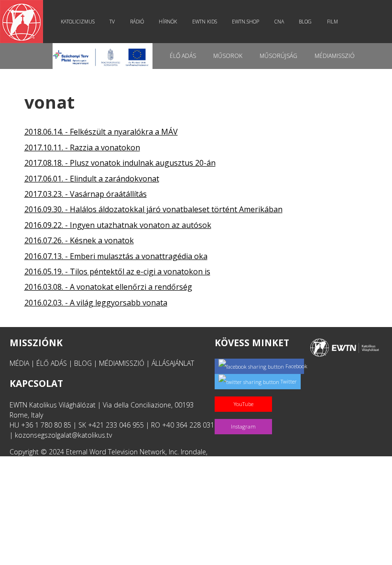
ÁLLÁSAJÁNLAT (173, 363)
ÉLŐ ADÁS (51, 363)
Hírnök (168, 21)
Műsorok (227, 56)
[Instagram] (245, 416)
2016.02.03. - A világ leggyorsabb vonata (95, 302)
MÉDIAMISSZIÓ (121, 363)
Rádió (137, 21)
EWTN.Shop (245, 21)
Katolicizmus (78, 21)
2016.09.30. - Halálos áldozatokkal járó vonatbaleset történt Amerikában (153, 209)
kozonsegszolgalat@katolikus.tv (63, 435)
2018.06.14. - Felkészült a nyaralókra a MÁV (101, 131)
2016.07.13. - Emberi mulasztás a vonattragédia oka (115, 256)
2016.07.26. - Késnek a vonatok (79, 240)
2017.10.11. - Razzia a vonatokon (82, 147)
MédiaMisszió (335, 56)
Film (332, 21)
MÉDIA (19, 363)
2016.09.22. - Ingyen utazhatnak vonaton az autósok (117, 225)
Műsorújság (278, 56)
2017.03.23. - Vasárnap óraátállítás (85, 194)
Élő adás (183, 56)
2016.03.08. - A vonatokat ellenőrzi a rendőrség (108, 287)
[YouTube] (245, 393)
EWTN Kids (204, 21)
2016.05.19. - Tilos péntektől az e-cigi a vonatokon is (117, 271)
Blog (305, 21)
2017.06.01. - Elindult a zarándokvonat (91, 178)
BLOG (83, 363)
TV (112, 21)
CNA (279, 21)
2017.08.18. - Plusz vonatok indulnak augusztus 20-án (120, 163)
